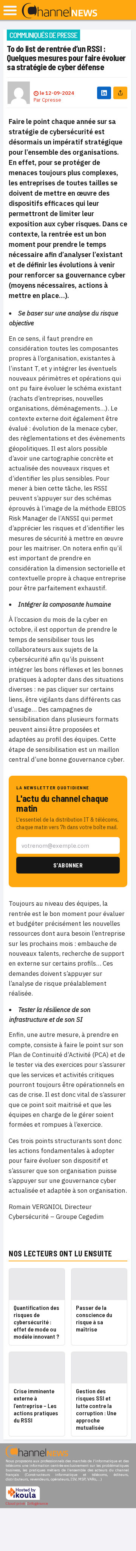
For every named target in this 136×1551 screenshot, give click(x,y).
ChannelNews (59, 11)
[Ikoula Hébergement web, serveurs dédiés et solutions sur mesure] (23, 1498)
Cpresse (51, 100)
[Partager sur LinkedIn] (104, 92)
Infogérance (38, 1503)
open (10, 10)
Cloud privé (15, 1503)
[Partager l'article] (120, 92)
